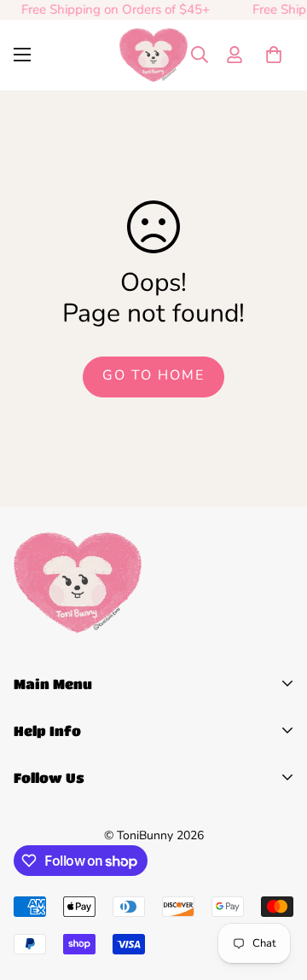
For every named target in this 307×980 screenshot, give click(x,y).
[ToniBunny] (153, 55)
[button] (273, 54)
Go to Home (153, 375)
